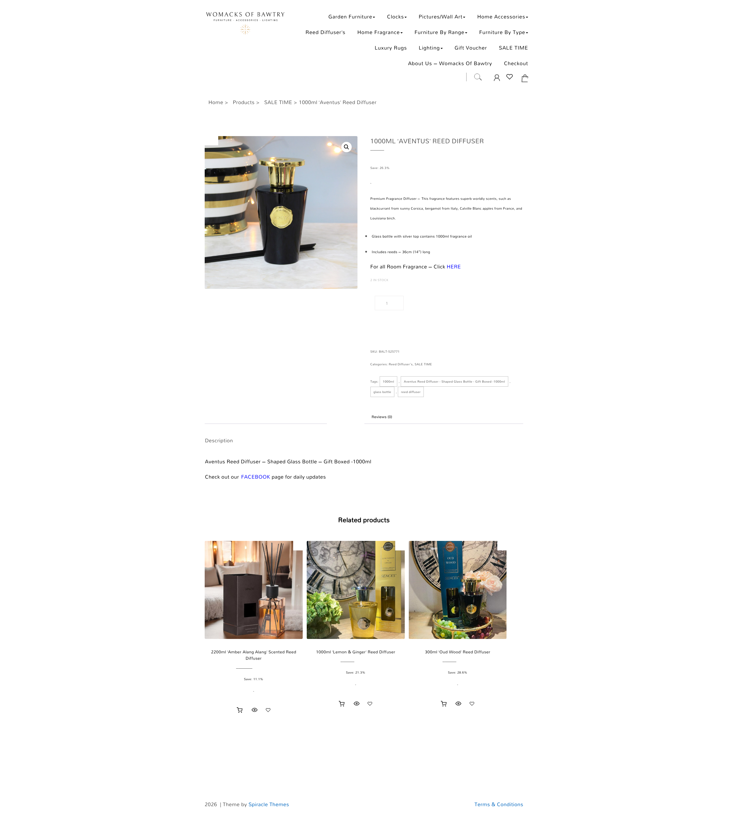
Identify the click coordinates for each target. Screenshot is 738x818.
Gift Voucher (471, 47)
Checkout (516, 63)
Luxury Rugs (391, 47)
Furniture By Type (502, 32)
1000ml (388, 381)
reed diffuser (411, 392)
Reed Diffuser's (401, 364)
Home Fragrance (378, 32)
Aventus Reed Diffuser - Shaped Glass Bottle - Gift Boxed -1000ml (454, 381)
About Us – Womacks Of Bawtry (450, 63)
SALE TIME (513, 47)
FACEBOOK (255, 477)
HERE (454, 267)
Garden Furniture (350, 16)
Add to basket (427, 303)
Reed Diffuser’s (326, 32)
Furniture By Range (439, 32)
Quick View (254, 709)
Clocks (395, 16)
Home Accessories (501, 16)
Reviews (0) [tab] (382, 417)
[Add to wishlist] (268, 709)
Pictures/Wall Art (440, 16)
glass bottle (382, 392)
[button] (346, 147)
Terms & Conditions (499, 804)
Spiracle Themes (268, 804)
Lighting (429, 47)
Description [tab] (346, 417)
